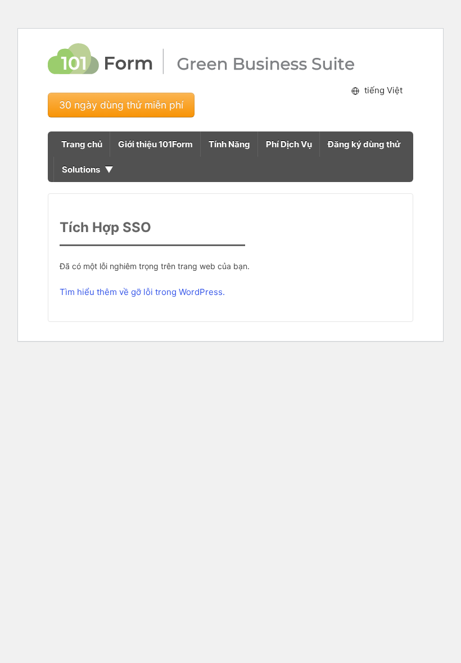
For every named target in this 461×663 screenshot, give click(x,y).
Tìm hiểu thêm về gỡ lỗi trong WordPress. (142, 292)
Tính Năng (229, 144)
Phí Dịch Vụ (289, 144)
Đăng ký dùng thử (364, 144)
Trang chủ (81, 144)
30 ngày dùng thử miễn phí (121, 105)
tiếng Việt (383, 90)
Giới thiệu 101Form (155, 144)
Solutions (81, 169)
